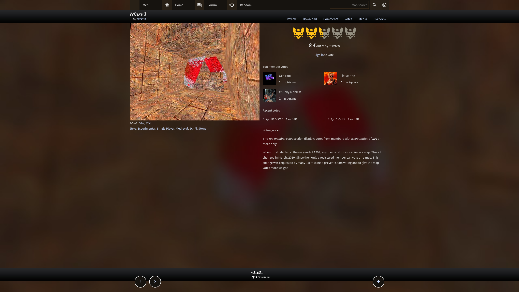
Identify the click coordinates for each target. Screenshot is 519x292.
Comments (330, 19)
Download (310, 19)
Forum (212, 5)
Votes (348, 19)
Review (291, 19)
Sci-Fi (193, 128)
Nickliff (141, 19)
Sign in (319, 55)
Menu (146, 5)
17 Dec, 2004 (143, 123)
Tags (133, 128)
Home (179, 5)
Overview (379, 19)
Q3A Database (261, 277)
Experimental (146, 128)
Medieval (182, 128)
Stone (202, 128)
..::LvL (256, 272)
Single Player (165, 128)
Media (363, 19)
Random (246, 5)
